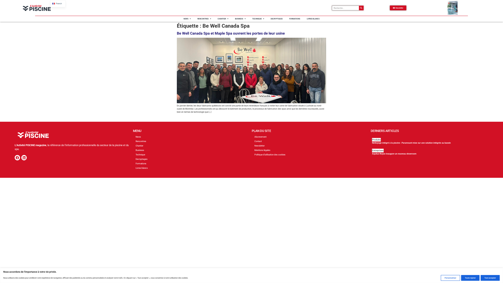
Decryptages (277, 19)
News (186, 19)
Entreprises (378, 150)
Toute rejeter (470, 278)
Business (239, 19)
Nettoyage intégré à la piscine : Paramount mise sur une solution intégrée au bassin (411, 143)
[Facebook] (17, 157)
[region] (251, 275)
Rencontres (203, 19)
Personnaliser (450, 278)
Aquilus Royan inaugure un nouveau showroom (394, 154)
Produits (376, 139)
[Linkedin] (24, 157)
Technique (257, 19)
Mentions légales (262, 150)
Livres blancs (313, 19)
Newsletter (259, 145)
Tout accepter (490, 278)
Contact (258, 141)
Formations (294, 19)
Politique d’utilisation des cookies (269, 154)
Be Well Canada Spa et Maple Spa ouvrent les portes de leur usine (231, 33)
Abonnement (260, 136)
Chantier (222, 19)
